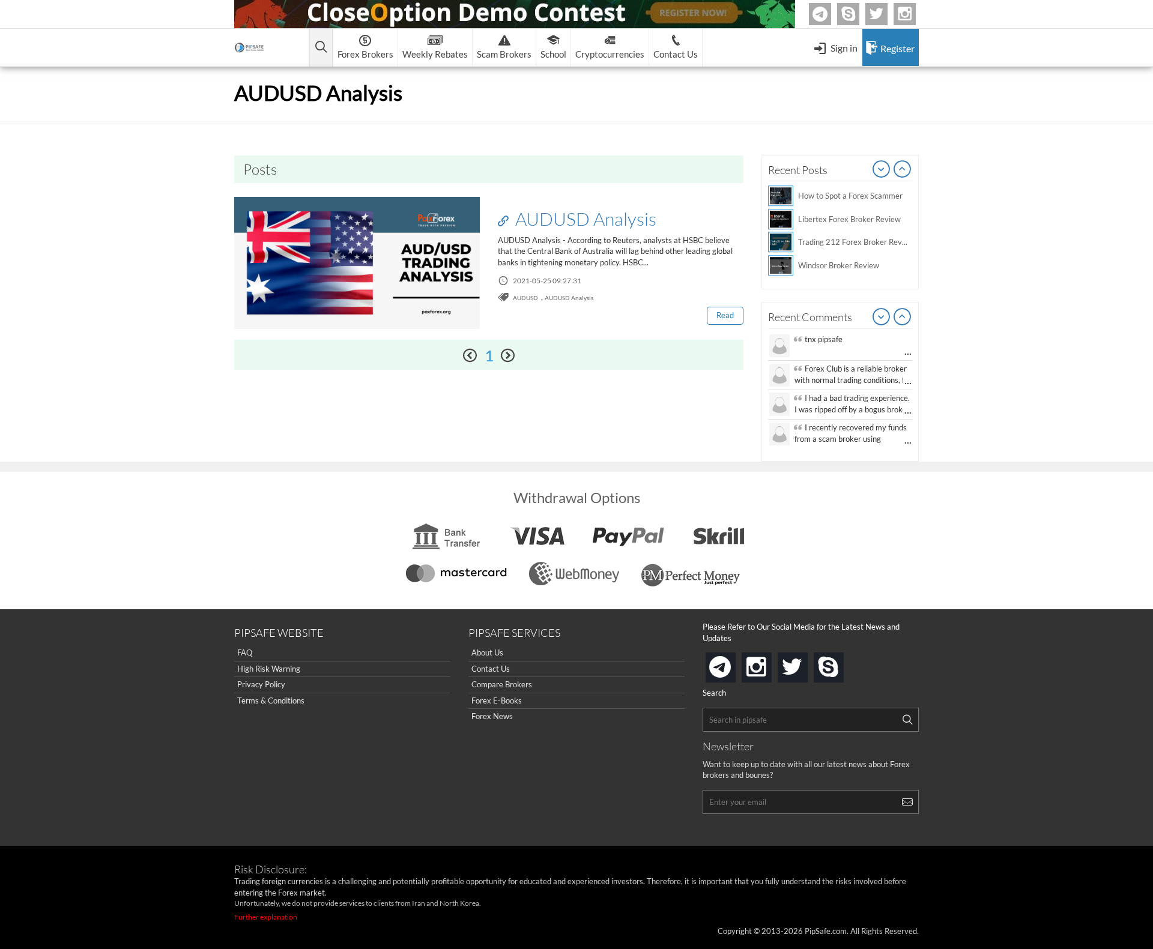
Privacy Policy (261, 684)
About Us (487, 652)
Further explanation (265, 916)
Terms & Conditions (270, 700)
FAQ (244, 652)
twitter (886, 14)
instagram (769, 663)
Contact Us (490, 668)
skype (841, 663)
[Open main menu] (321, 48)
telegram (733, 666)
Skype (857, 14)
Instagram (914, 14)
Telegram (829, 16)
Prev (881, 169)
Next (902, 169)
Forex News (492, 716)
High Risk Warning (268, 668)
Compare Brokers (501, 684)
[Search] (907, 720)
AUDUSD (525, 297)
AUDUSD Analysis (584, 218)
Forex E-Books (496, 700)
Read (725, 315)
